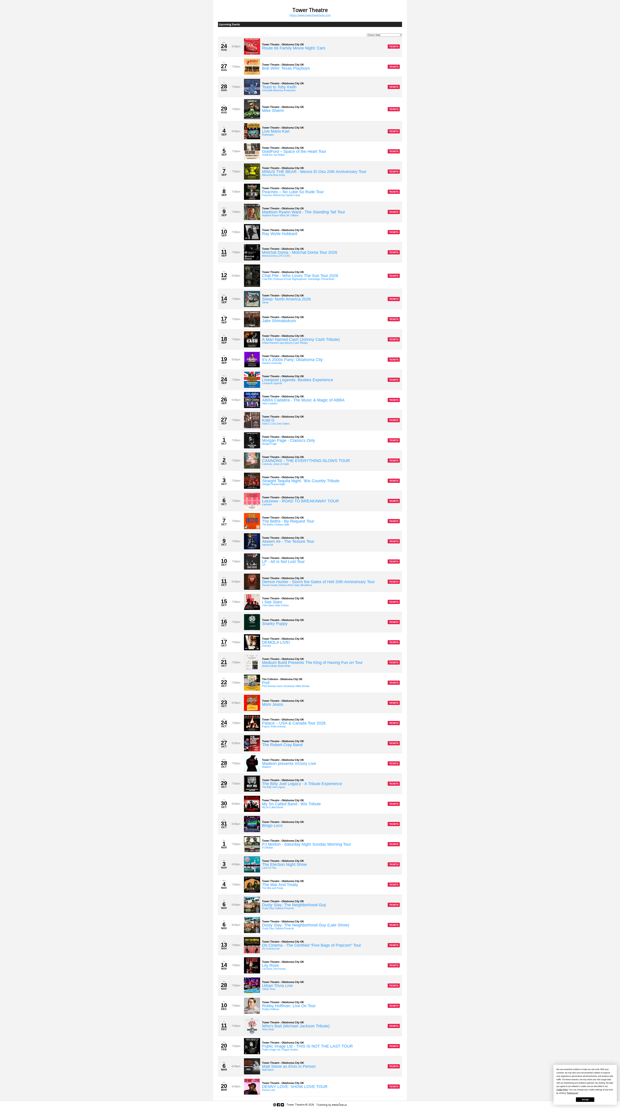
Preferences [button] (572, 1093)
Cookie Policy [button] (562, 1090)
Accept (585, 1099)
